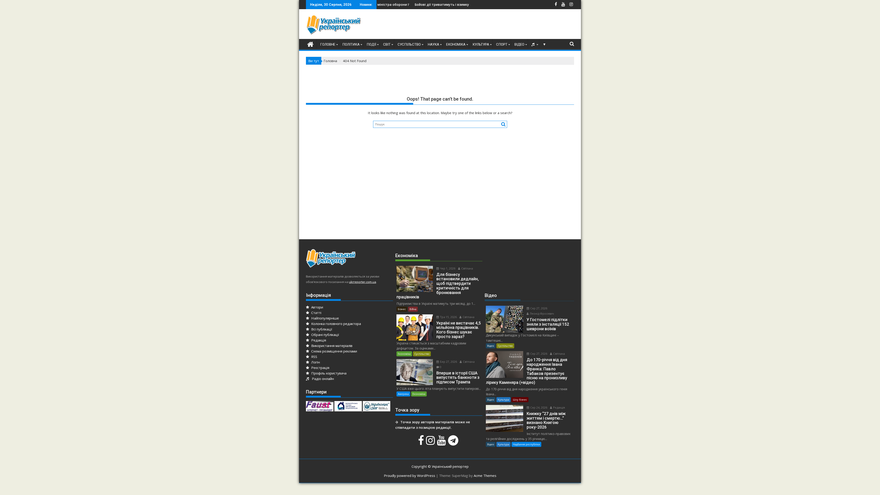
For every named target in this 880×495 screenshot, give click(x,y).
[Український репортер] (310, 44)
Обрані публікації (324, 334)
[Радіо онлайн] (533, 44)
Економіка (455, 44)
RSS (313, 356)
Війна (413, 309)
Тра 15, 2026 (448, 317)
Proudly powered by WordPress (409, 475)
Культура (481, 44)
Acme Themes (485, 475)
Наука (433, 44)
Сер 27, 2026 (538, 308)
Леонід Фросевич (541, 314)
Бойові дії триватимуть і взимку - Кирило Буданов (423, 4)
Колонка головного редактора (335, 323)
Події (371, 44)
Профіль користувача (328, 373)
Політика (351, 44)
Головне (327, 44)
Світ (386, 44)
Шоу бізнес (520, 399)
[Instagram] (431, 442)
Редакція (318, 340)
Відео (519, 44)
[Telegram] (453, 442)
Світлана (467, 268)
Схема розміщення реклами (333, 351)
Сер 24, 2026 (538, 408)
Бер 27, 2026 (448, 362)
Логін (315, 362)
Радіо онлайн (322, 378)
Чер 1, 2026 (447, 268)
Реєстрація (319, 367)
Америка (403, 394)
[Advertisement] (490, 25)
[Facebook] (421, 442)
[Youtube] (442, 442)
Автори (316, 307)
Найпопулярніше (324, 318)
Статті (315, 312)
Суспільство (409, 44)
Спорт (501, 44)
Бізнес (402, 309)
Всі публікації (321, 329)
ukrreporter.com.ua (362, 282)
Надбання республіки (526, 444)
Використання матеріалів (331, 345)
